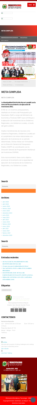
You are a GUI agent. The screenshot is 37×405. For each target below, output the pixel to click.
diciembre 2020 (7, 235)
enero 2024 (6, 211)
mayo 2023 (6, 217)
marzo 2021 (6, 231)
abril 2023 (6, 219)
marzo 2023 (6, 222)
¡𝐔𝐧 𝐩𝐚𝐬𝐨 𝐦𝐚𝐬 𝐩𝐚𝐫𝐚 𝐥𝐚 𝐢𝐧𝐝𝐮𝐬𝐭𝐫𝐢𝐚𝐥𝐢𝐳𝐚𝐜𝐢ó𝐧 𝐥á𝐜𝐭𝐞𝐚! (15, 266)
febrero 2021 (6, 233)
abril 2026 (6, 202)
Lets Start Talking (6, 353)
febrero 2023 (7, 224)
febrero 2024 (7, 208)
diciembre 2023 (7, 213)
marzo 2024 (6, 206)
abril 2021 (6, 228)
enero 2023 (6, 226)
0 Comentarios (19, 85)
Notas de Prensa (7, 85)
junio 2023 (6, 215)
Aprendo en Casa (6, 290)
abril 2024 (6, 204)
